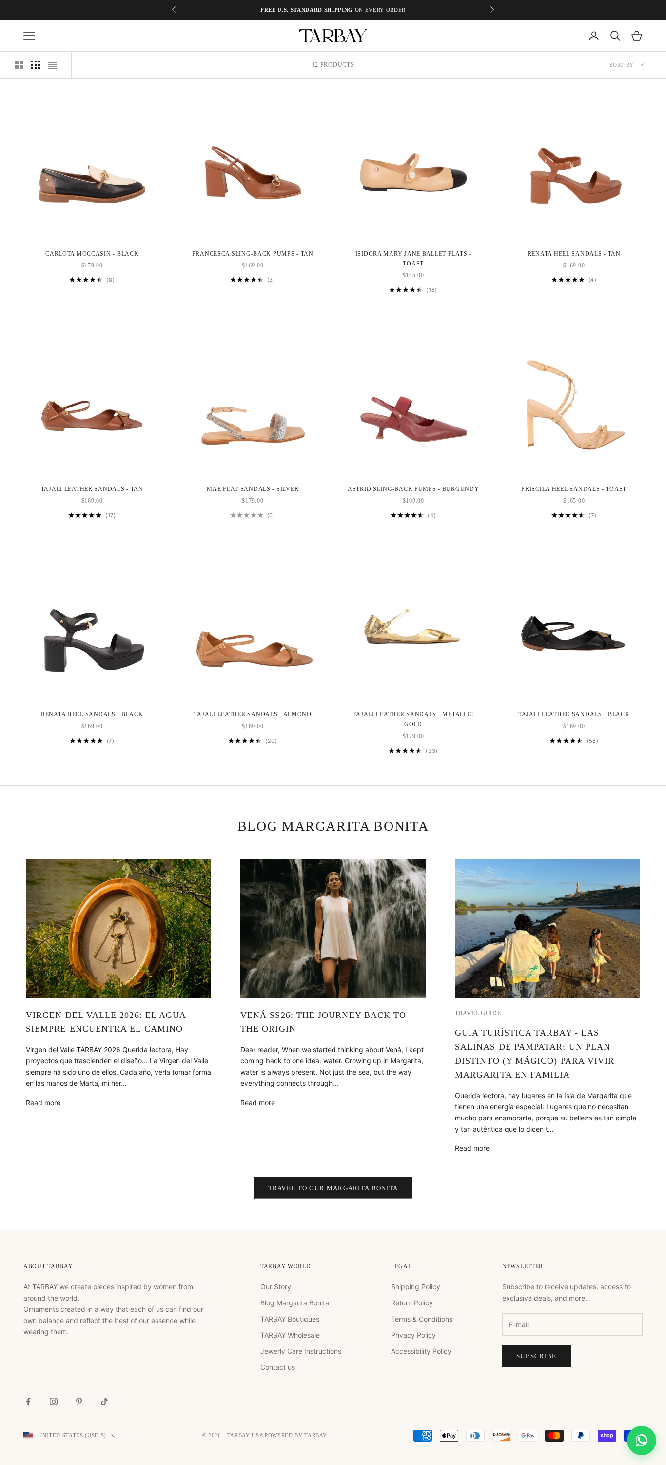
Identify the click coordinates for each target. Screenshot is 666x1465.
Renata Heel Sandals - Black (92, 714)
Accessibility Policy (421, 1351)
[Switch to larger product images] (19, 65)
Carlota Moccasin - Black (91, 253)
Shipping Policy (415, 1286)
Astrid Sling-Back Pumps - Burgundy (413, 489)
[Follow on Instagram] (54, 1401)
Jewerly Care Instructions (300, 1351)
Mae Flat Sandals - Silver (252, 489)
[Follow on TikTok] (104, 1401)
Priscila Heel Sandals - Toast (574, 489)
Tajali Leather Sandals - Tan (92, 489)
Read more (43, 1103)
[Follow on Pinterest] (79, 1401)
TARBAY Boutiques (289, 1319)
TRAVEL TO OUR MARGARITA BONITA (333, 1188)
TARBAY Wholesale (290, 1335)
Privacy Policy (413, 1335)
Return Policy (412, 1303)
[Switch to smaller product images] (35, 65)
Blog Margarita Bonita (294, 1303)
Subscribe (536, 1356)
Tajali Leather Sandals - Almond (253, 714)
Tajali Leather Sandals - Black (574, 714)
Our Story (275, 1286)
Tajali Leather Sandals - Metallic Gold (413, 719)
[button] (641, 1440)
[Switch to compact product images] (52, 65)
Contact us (277, 1367)
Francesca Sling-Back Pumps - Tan (252, 253)
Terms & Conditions (421, 1319)
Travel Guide (478, 1013)
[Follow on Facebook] (28, 1401)
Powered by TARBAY (296, 1435)
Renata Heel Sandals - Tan (574, 253)
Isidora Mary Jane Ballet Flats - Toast (413, 258)
